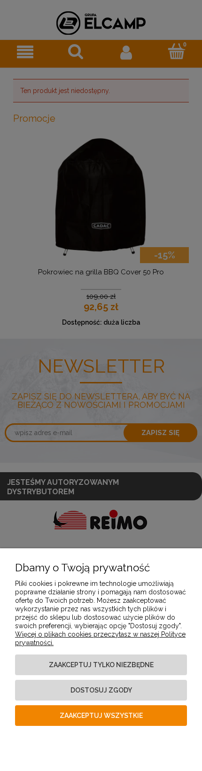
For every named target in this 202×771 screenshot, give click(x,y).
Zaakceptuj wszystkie (101, 715)
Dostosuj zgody (101, 690)
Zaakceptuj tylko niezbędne (101, 665)
